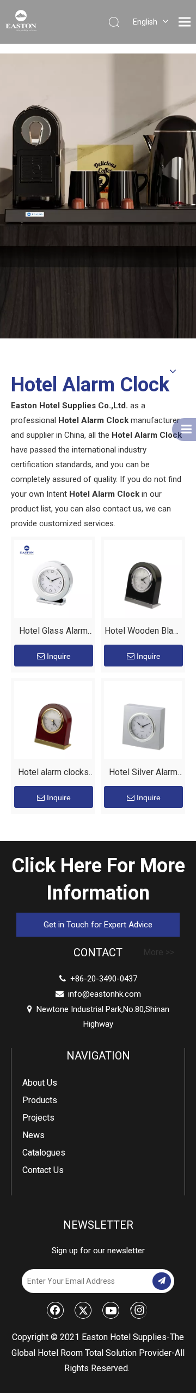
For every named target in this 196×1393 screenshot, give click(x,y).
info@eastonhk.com (104, 994)
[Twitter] (83, 1310)
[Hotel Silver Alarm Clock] (143, 720)
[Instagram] (138, 1310)
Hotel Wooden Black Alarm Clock (143, 632)
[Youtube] (111, 1310)
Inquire (59, 656)
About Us (39, 1083)
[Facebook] (55, 1310)
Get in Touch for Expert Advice (98, 925)
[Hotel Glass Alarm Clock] (53, 578)
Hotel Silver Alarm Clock (143, 774)
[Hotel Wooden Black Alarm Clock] (143, 578)
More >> (158, 952)
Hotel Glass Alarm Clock (53, 632)
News (33, 1135)
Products (39, 1100)
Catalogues (43, 1152)
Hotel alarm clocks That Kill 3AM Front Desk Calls (53, 774)
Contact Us (43, 1170)
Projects (38, 1117)
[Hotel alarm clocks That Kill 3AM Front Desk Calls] (53, 720)
